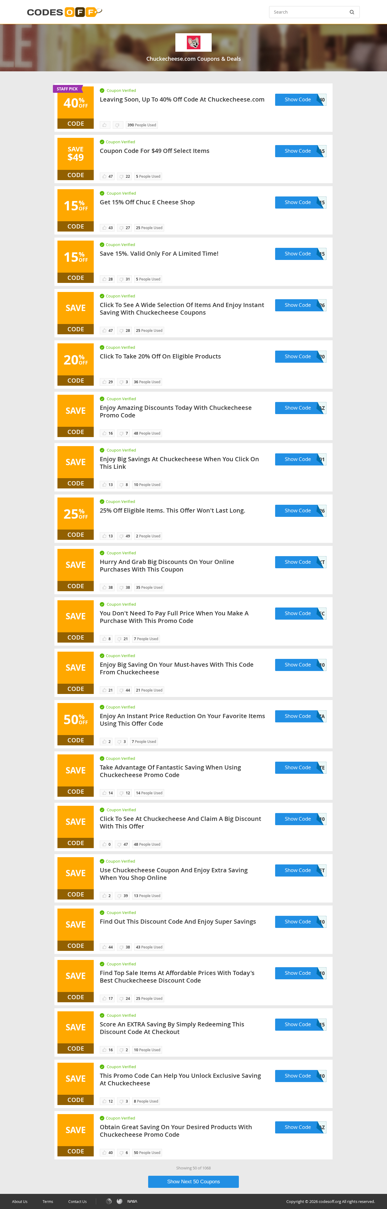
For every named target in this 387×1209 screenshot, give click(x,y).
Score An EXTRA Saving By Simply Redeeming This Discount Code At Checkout (172, 1028)
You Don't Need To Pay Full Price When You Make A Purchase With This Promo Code (174, 616)
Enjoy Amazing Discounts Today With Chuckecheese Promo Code (176, 411)
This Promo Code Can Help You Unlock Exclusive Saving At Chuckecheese (180, 1079)
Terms (48, 1201)
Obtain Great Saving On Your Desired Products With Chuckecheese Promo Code (176, 1130)
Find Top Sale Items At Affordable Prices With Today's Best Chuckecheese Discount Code (177, 976)
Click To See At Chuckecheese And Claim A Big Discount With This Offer (180, 822)
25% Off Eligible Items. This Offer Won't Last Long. (173, 510)
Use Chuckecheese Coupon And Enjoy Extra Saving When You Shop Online (174, 873)
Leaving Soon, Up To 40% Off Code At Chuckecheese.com (182, 99)
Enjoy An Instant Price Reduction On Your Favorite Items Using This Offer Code (182, 719)
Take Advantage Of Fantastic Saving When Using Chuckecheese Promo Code (170, 771)
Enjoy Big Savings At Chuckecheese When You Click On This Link (179, 462)
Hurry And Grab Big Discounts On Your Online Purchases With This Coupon (167, 565)
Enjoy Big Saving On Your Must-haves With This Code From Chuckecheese (177, 668)
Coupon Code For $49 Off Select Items (155, 150)
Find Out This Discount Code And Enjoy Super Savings (178, 921)
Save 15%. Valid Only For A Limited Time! (159, 253)
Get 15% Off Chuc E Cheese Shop (147, 202)
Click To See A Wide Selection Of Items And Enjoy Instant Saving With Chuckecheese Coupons (182, 308)
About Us (20, 1201)
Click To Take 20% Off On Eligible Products (160, 356)
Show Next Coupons (193, 1182)
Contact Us (77, 1201)
